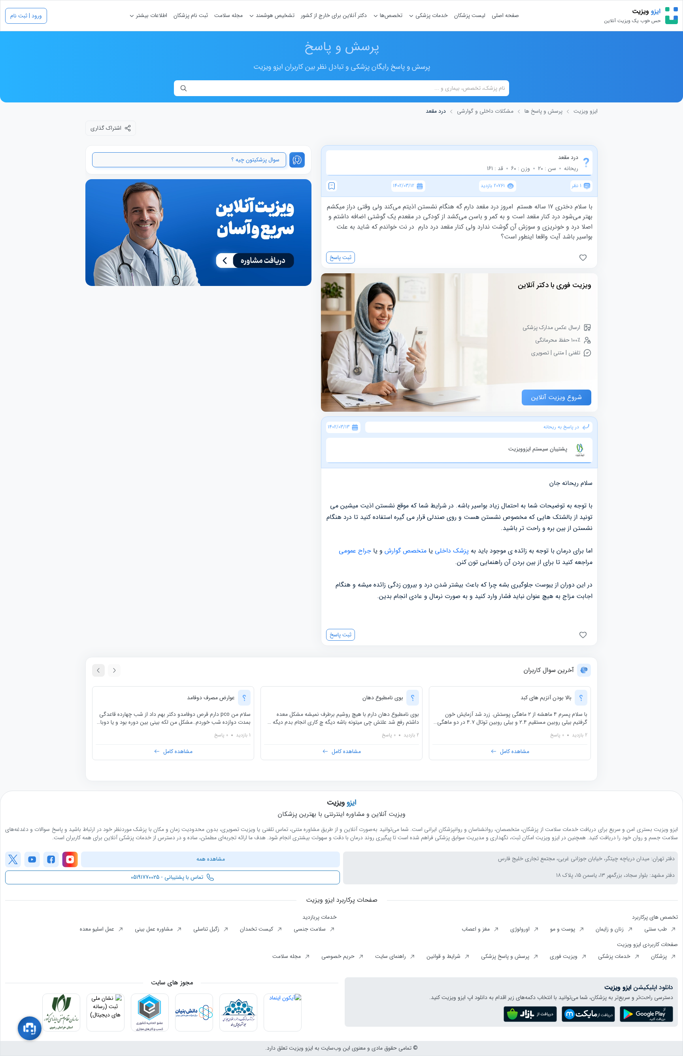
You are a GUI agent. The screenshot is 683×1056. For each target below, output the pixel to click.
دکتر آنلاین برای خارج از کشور (334, 15)
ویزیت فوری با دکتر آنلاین (554, 285)
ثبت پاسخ (340, 257)
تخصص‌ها (390, 15)
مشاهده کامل (514, 751)
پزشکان (659, 956)
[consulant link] (198, 232)
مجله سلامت (228, 15)
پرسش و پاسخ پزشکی (506, 956)
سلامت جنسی (310, 929)
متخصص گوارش (405, 551)
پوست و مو (563, 929)
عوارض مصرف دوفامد (211, 698)
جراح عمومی (355, 551)
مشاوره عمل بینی (154, 929)
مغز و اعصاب (476, 929)
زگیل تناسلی (207, 929)
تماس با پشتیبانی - (167, 877)
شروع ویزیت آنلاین (556, 397)
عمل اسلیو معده (98, 929)
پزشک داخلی (452, 551)
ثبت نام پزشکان (191, 15)
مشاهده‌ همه (210, 859)
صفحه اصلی (505, 15)
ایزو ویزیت (586, 111)
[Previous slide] (114, 670)
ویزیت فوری (564, 956)
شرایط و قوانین (444, 956)
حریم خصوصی (338, 956)
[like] (584, 257)
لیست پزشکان (469, 15)
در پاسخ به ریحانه (561, 427)
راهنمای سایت (391, 956)
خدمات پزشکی (431, 15)
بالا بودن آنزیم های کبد (546, 698)
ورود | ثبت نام (26, 15)
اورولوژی (520, 929)
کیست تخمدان (257, 929)
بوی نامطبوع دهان (382, 698)
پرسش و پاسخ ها (543, 111)
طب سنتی (656, 929)
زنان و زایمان (610, 929)
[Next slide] (98, 670)
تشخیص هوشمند (274, 15)
